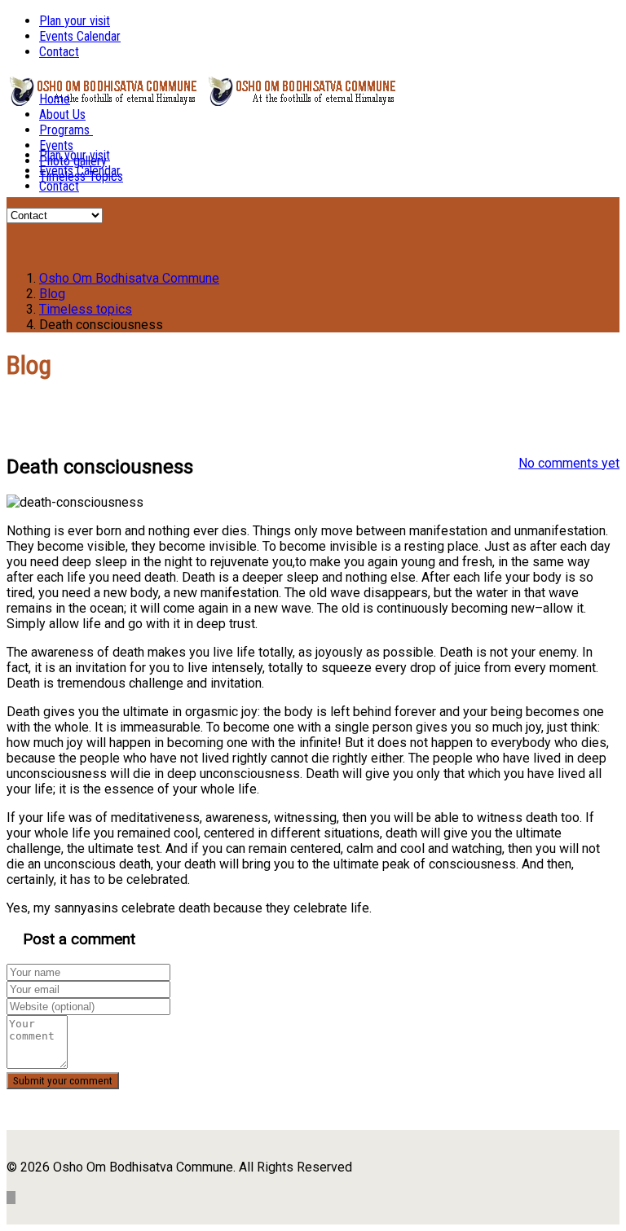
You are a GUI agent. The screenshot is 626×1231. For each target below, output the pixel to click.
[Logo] (103, 96)
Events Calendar (80, 36)
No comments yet (568, 463)
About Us (62, 114)
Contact (59, 51)
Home (54, 99)
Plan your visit (74, 21)
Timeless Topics (81, 176)
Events (56, 145)
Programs (64, 130)
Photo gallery (73, 161)
